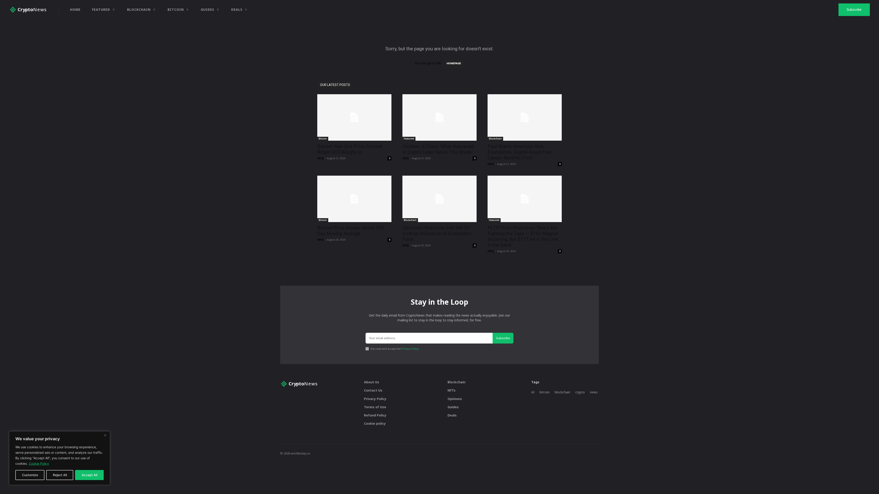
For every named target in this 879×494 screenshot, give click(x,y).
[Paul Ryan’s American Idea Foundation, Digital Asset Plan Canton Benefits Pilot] (525, 117)
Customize (30, 475)
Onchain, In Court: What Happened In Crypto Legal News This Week (438, 149)
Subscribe (503, 338)
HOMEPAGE (454, 63)
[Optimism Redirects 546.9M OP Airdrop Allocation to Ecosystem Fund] (439, 199)
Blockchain (495, 138)
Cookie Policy (39, 463)
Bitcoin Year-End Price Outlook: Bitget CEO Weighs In (350, 149)
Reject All (60, 475)
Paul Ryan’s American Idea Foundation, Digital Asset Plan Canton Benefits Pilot (520, 152)
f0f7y (320, 158)
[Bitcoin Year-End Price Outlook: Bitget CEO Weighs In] (354, 117)
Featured (409, 138)
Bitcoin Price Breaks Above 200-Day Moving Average (351, 230)
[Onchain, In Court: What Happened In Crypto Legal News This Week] (439, 117)
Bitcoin (323, 138)
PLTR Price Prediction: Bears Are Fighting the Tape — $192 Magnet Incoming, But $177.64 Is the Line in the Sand (523, 236)
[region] (59, 458)
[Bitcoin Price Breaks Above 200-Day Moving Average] (354, 199)
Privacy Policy (410, 348)
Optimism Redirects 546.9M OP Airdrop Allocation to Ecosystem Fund (437, 233)
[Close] (105, 435)
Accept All (89, 475)
